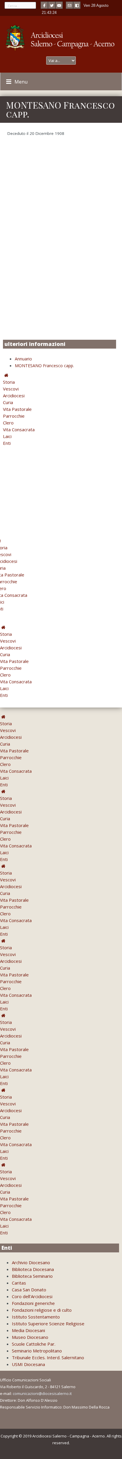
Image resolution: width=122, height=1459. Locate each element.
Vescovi (11, 389)
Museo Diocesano (30, 1337)
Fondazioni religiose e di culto (42, 1310)
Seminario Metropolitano (37, 1351)
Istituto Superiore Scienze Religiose (48, 1323)
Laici (7, 436)
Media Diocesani (28, 1330)
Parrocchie (14, 416)
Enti (7, 443)
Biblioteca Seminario (32, 1276)
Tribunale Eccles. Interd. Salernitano (48, 1357)
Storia (9, 382)
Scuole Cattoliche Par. (33, 1344)
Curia (8, 402)
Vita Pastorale (17, 409)
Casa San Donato (29, 1290)
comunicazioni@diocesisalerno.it (42, 1393)
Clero (8, 423)
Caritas (19, 1283)
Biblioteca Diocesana (33, 1269)
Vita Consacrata (19, 429)
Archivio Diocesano (31, 1262)
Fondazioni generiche (33, 1303)
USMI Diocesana (28, 1364)
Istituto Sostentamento (36, 1317)
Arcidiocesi (14, 395)
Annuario (23, 359)
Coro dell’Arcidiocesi (32, 1296)
